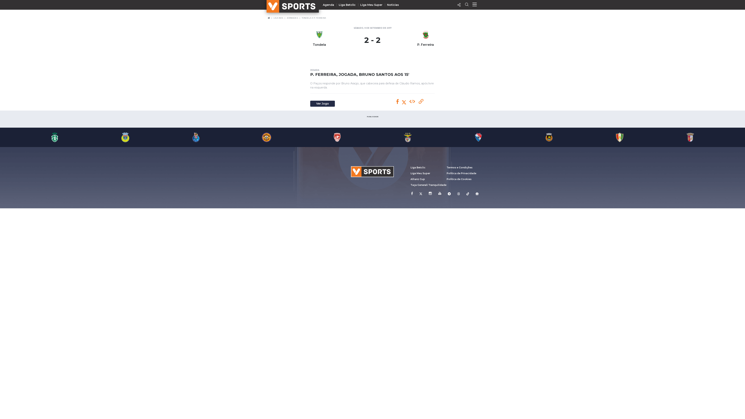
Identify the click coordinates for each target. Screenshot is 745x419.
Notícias (393, 5)
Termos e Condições (459, 167)
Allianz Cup (418, 179)
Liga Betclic (347, 5)
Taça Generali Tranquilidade (428, 185)
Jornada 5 (292, 18)
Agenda (328, 5)
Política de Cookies (459, 179)
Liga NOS (278, 18)
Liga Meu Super (371, 5)
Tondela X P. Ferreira (314, 18)
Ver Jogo (322, 103)
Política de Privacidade (461, 173)
